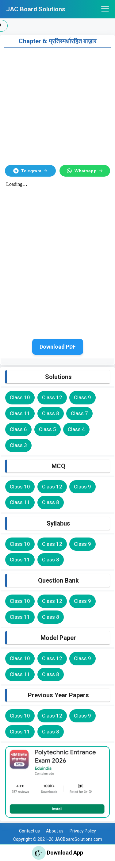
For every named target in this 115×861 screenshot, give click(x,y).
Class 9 (82, 397)
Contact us (29, 830)
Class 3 (18, 445)
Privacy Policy (83, 830)
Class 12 (52, 397)
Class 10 (20, 397)
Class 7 (79, 413)
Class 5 (47, 429)
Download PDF (58, 346)
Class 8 (50, 413)
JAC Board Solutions (35, 9)
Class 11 (20, 413)
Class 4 (76, 429)
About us (54, 830)
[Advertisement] (57, 105)
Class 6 (18, 429)
